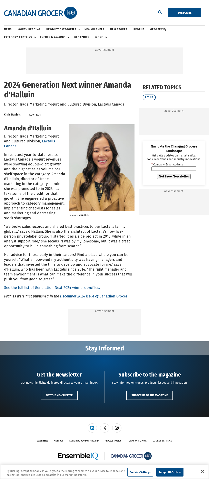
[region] (104, 472)
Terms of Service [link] (137, 440)
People (149, 97)
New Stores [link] (118, 29)
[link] (92, 428)
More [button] (99, 37)
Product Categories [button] (61, 29)
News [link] (8, 29)
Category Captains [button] (18, 37)
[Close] (202, 471)
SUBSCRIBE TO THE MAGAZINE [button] (149, 395)
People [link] (138, 29)
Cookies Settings (162, 441)
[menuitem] (11, 29)
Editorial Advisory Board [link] (84, 440)
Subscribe (184, 12)
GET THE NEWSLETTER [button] (59, 395)
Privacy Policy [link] (113, 440)
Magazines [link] (81, 37)
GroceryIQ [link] (158, 29)
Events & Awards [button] (53, 37)
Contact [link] (58, 440)
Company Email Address (167, 164)
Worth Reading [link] (29, 29)
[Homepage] (40, 13)
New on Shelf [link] (94, 29)
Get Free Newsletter (174, 176)
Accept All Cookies (170, 472)
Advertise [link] (42, 440)
